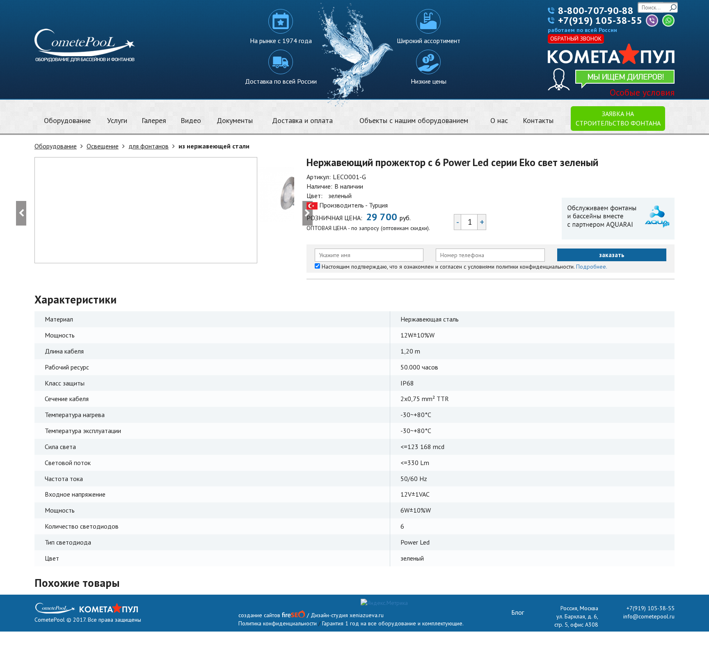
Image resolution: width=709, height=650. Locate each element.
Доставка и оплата (302, 120)
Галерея (154, 120)
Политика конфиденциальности (277, 623)
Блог (517, 612)
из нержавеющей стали (213, 146)
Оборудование (67, 120)
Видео (191, 120)
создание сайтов (259, 615)
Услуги (117, 120)
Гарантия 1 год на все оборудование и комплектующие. (393, 623)
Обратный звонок (576, 38)
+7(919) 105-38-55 (600, 20)
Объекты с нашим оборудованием (413, 120)
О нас (499, 120)
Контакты (538, 120)
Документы (235, 120)
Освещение (103, 146)
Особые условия (642, 92)
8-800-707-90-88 (596, 10)
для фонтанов (148, 146)
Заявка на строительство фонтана (618, 118)
